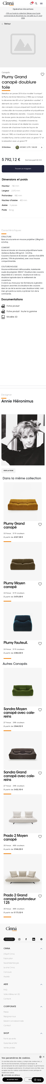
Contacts (7, 999)
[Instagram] (20, 939)
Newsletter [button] (9, 939)
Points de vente (10, 1039)
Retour (7, 24)
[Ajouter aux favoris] (42, 74)
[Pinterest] (41, 939)
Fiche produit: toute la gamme (22, 312)
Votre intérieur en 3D (12, 994)
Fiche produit (13, 306)
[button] (23, 1075)
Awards (7, 977)
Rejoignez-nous (10, 1017)
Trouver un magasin (23, 169)
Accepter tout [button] (12, 1079)
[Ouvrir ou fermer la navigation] (42, 3)
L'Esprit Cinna (9, 954)
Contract (7, 1026)
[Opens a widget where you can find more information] (37, 1080)
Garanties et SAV (10, 1043)
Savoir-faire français (11, 963)
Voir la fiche (8, 470)
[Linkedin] (34, 939)
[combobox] (40, 1057)
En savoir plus (19, 1073)
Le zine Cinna (9, 968)
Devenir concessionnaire (14, 1021)
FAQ (5, 990)
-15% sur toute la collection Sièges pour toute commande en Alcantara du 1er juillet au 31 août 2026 (23, 16)
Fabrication (8, 959)
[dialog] (23, 1069)
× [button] (43, 1057)
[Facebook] (27, 939)
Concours (8, 972)
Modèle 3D (12, 317)
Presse (6, 1012)
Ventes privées (9, 1048)
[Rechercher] (36, 3)
